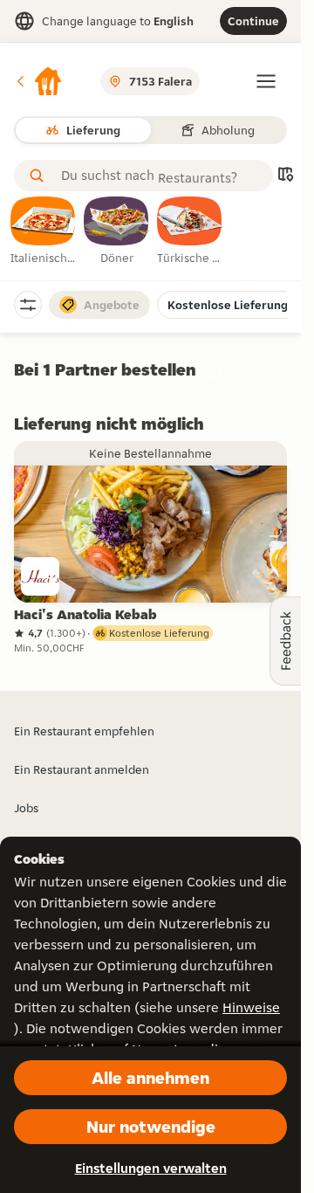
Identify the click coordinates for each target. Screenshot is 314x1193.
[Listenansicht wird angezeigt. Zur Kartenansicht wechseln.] (285, 176)
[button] (38, 81)
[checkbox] (43, 231)
